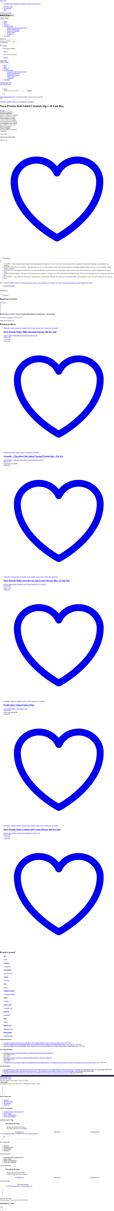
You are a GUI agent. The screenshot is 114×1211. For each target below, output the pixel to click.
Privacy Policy (11, 32)
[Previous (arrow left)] (0, 1210)
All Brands (6, 97)
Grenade (12, 452)
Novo (11, 97)
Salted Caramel (80, 283)
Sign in (6, 51)
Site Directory (7, 8)
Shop (5, 10)
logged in (10, 317)
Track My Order (8, 7)
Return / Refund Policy (13, 29)
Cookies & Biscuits (15, 328)
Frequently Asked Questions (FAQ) (17, 28)
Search (5, 89)
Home (5, 21)
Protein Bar (23, 101)
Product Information (9, 286)
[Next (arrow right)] (2, 1210)
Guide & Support (8, 26)
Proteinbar (73, 283)
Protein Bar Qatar (9, 1133)
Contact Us (10, 34)
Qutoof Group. (32, 1133)
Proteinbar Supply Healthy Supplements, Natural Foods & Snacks (22, 4)
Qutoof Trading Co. (27, 1186)
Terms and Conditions (13, 31)
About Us (6, 24)
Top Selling (7, 36)
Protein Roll (65, 283)
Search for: (3, 39)
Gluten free (13, 701)
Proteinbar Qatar (15, 1186)
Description (7, 258)
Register (6, 57)
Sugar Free (34, 701)
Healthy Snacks (11, 101)
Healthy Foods (26, 328)
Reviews (6, 295)
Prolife (29, 701)
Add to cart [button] (7, 341)
